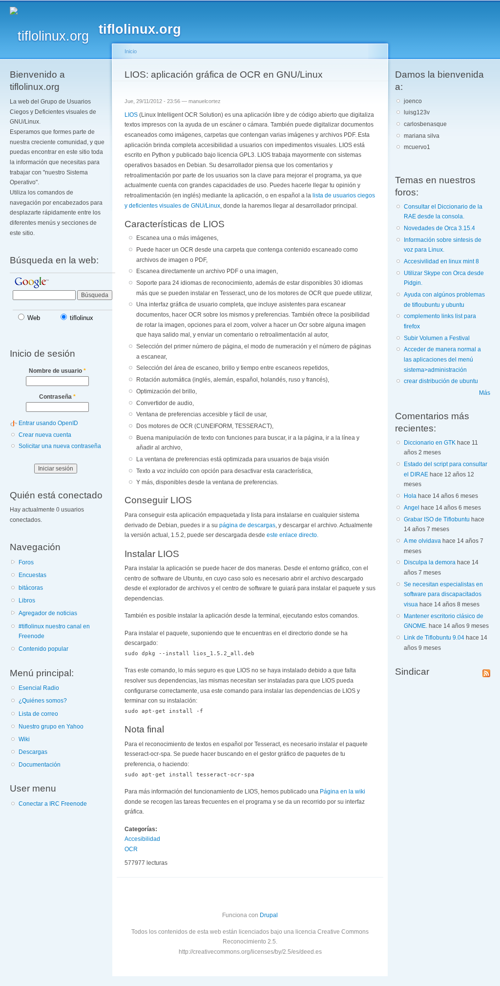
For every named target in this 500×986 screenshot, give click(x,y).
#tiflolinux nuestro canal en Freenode (54, 631)
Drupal (269, 915)
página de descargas (247, 525)
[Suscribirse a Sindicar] (486, 671)
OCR (131, 849)
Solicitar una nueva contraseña (60, 446)
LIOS (131, 114)
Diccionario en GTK (430, 442)
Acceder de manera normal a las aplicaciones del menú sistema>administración (442, 359)
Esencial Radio (39, 688)
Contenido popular (43, 648)
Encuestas (32, 575)
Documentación (40, 764)
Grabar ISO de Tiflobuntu (437, 519)
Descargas (33, 752)
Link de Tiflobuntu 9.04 (434, 637)
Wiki (24, 739)
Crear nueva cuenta (45, 434)
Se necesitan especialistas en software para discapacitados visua (443, 594)
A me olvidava (422, 540)
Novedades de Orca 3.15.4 (439, 228)
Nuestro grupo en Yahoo (51, 726)
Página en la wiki (342, 791)
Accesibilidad (142, 839)
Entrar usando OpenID (48, 423)
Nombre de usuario (57, 370)
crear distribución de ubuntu (441, 381)
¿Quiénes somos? (43, 700)
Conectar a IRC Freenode (53, 803)
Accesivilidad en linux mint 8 (441, 261)
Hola (410, 496)
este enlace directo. (292, 535)
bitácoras (31, 587)
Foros (26, 562)
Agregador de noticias (48, 613)
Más (484, 392)
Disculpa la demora (430, 562)
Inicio (131, 51)
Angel (411, 507)
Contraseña (57, 396)
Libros (27, 600)
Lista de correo (38, 713)
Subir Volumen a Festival (437, 338)
